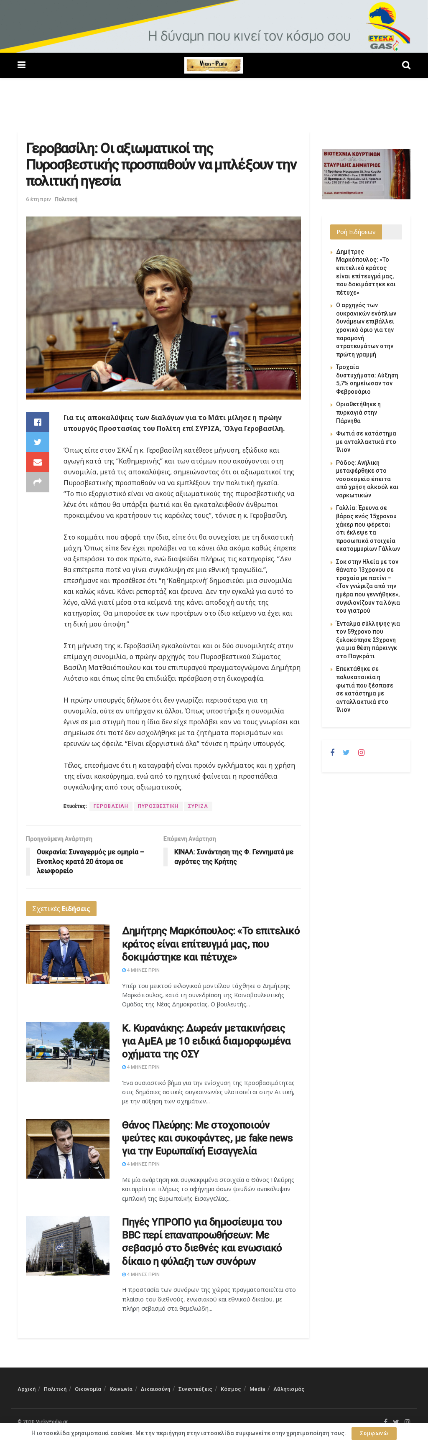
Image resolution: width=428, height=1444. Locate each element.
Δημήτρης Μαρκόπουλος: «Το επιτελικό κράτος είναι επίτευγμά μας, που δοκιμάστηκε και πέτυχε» (211, 944)
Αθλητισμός (289, 1389)
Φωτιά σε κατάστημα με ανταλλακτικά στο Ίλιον (366, 441)
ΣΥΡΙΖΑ (198, 806)
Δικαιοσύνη (155, 1389)
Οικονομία (88, 1389)
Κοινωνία (121, 1389)
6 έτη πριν (38, 199)
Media (257, 1389)
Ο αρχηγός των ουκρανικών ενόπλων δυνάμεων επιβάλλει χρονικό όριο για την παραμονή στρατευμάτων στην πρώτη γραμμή (366, 330)
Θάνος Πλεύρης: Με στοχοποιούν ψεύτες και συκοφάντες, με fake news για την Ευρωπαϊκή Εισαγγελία (207, 1138)
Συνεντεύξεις (195, 1389)
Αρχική (27, 1389)
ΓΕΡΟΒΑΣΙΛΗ (111, 806)
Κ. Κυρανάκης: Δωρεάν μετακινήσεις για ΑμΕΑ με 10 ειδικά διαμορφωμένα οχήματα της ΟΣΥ (206, 1041)
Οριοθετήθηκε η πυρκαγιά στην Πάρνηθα (358, 412)
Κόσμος (231, 1389)
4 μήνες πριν (143, 970)
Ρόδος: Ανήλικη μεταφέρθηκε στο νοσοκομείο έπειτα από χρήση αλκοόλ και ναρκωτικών (367, 479)
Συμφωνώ (374, 1433)
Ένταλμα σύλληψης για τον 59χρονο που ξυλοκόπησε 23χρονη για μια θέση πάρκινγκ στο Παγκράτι (368, 640)
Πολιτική (66, 199)
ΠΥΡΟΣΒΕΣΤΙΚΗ (158, 806)
